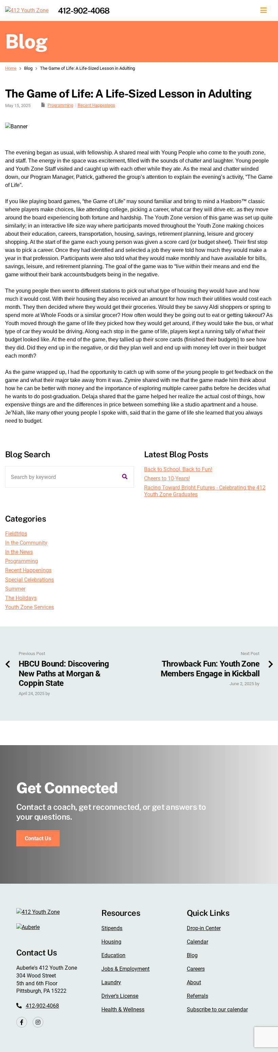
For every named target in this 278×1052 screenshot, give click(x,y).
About (194, 982)
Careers (196, 969)
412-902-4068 (84, 10)
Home (11, 68)
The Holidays (21, 598)
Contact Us (38, 838)
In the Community (26, 543)
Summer (15, 589)
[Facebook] (21, 1022)
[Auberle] (28, 927)
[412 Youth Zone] (26, 10)
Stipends (111, 928)
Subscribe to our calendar (217, 1009)
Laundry (111, 982)
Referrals (197, 996)
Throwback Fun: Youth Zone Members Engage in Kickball (210, 668)
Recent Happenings (96, 105)
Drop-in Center (204, 928)
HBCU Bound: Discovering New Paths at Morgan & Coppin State (64, 673)
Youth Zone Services (29, 607)
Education (113, 955)
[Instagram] (38, 1022)
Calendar (197, 942)
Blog (192, 955)
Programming (60, 105)
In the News (19, 552)
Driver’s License (119, 996)
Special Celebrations (29, 579)
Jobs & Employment (125, 969)
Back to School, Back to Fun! (178, 469)
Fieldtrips (16, 533)
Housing (111, 942)
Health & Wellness (122, 1009)
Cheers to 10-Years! (167, 478)
